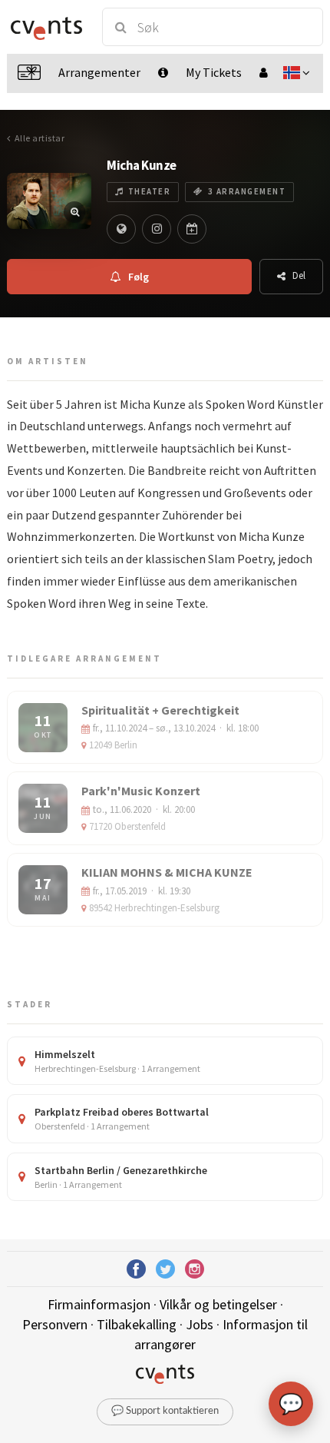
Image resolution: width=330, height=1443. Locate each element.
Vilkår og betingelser (218, 1304)
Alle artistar (39, 138)
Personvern (54, 1324)
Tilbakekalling (137, 1324)
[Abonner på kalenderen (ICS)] (191, 229)
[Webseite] (121, 229)
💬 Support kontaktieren (165, 1411)
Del (298, 275)
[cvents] (46, 27)
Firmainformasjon (99, 1304)
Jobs (199, 1324)
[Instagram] (156, 229)
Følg (138, 277)
